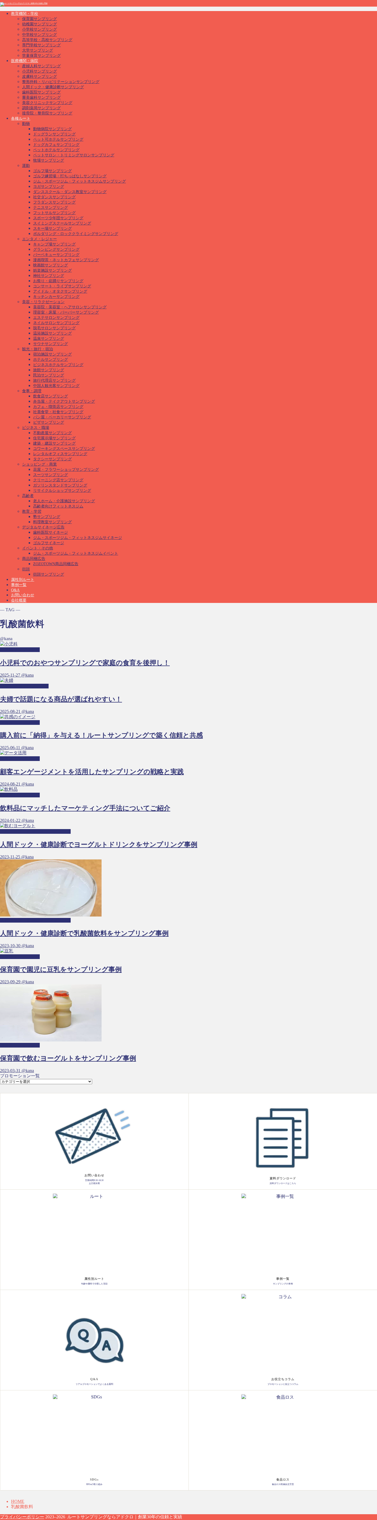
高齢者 (28, 496)
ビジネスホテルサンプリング (58, 365)
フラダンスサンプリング (54, 202)
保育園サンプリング (39, 19)
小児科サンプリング (39, 71)
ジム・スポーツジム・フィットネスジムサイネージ (77, 538)
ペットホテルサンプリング (56, 150)
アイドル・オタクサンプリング (60, 291)
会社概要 (18, 600)
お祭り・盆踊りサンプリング (58, 281)
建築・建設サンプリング (54, 443)
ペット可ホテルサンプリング (58, 139)
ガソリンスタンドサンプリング (60, 485)
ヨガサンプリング (48, 187)
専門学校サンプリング (41, 45)
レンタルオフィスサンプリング (60, 454)
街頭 (26, 569)
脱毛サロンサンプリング (54, 328)
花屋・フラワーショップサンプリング (66, 470)
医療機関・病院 (24, 61)
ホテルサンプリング (50, 359)
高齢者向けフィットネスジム (58, 506)
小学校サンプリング (39, 29)
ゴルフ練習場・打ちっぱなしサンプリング (70, 176)
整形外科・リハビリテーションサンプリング (60, 82)
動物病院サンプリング (52, 129)
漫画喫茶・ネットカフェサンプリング (66, 260)
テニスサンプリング (50, 207)
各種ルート (20, 118)
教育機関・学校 (24, 14)
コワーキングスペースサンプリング (64, 449)
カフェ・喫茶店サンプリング (58, 407)
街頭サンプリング (48, 574)
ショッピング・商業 (39, 464)
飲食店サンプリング (50, 396)
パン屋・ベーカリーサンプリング (62, 417)
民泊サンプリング (48, 375)
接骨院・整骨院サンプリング (47, 113)
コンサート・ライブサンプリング (62, 286)
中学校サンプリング (39, 35)
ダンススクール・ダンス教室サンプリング (70, 192)
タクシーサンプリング (52, 459)
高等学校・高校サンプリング (47, 40)
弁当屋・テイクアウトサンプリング (64, 401)
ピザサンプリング (48, 422)
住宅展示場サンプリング (54, 438)
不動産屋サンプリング (52, 433)
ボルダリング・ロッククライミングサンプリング (75, 234)
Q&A (15, 590)
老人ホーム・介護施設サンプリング (64, 501)
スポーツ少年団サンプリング (58, 218)
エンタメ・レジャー (39, 239)
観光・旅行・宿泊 (37, 349)
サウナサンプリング (50, 344)
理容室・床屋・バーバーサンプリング (66, 312)
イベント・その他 (37, 548)
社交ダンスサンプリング (54, 197)
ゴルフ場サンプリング (52, 171)
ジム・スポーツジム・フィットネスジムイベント (75, 553)
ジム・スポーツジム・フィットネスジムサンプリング (79, 181)
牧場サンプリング (48, 160)
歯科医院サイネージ (50, 532)
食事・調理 (31, 391)
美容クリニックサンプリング (47, 103)
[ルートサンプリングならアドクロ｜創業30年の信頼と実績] (23, 3)
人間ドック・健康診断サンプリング (53, 87)
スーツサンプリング (50, 475)
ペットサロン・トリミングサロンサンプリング (73, 155)
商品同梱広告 (33, 559)
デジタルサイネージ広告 (43, 527)
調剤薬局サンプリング (41, 108)
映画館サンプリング (50, 265)
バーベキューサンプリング (56, 255)
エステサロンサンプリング (56, 318)
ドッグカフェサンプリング (56, 145)
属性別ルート (22, 580)
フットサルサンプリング (54, 213)
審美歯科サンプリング (41, 97)
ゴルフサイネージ (48, 543)
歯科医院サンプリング (41, 92)
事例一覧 (18, 585)
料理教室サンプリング (52, 522)
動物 (26, 124)
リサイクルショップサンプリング (62, 490)
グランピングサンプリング (56, 249)
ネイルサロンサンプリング (56, 323)
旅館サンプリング (48, 370)
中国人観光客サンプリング (56, 386)
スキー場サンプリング (52, 228)
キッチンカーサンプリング (56, 297)
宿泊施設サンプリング (52, 354)
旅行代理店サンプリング (54, 380)
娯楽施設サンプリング (52, 270)
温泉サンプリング (48, 338)
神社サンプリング (48, 276)
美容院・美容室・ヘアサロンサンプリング (70, 307)
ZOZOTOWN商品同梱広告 (55, 564)
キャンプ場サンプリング (54, 244)
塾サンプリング (46, 517)
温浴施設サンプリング (52, 333)
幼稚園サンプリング (39, 24)
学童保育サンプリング (41, 56)
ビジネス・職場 (35, 428)
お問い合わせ (22, 595)
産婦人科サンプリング (41, 66)
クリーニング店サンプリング (58, 480)
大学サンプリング (37, 50)
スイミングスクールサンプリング (62, 223)
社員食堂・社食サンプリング (58, 412)
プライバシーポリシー (22, 1516)
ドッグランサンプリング (54, 134)
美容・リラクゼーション (43, 302)
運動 (26, 166)
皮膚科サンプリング (39, 76)
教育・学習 (31, 511)
